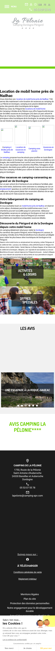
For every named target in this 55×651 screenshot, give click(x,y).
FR (45, 4)
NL (49, 4)
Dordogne (40, 230)
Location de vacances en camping (20, 149)
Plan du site (30, 598)
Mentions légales (30, 594)
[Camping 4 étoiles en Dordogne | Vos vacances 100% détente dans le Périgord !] (27, 23)
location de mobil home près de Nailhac (32, 99)
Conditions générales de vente (27, 572)
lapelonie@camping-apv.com (27, 495)
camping (6, 157)
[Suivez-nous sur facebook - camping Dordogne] (27, 559)
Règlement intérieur (27, 579)
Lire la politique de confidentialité (15, 640)
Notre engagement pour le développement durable (29, 609)
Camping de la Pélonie (28, 465)
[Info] (35, 4)
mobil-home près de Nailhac (33, 206)
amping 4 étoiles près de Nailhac (7, 149)
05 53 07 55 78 (42, 9)
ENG (40, 4)
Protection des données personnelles (29, 603)
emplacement (6, 189)
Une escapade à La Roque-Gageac (27, 390)
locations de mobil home (35, 109)
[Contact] (26, 4)
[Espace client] (31, 4)
